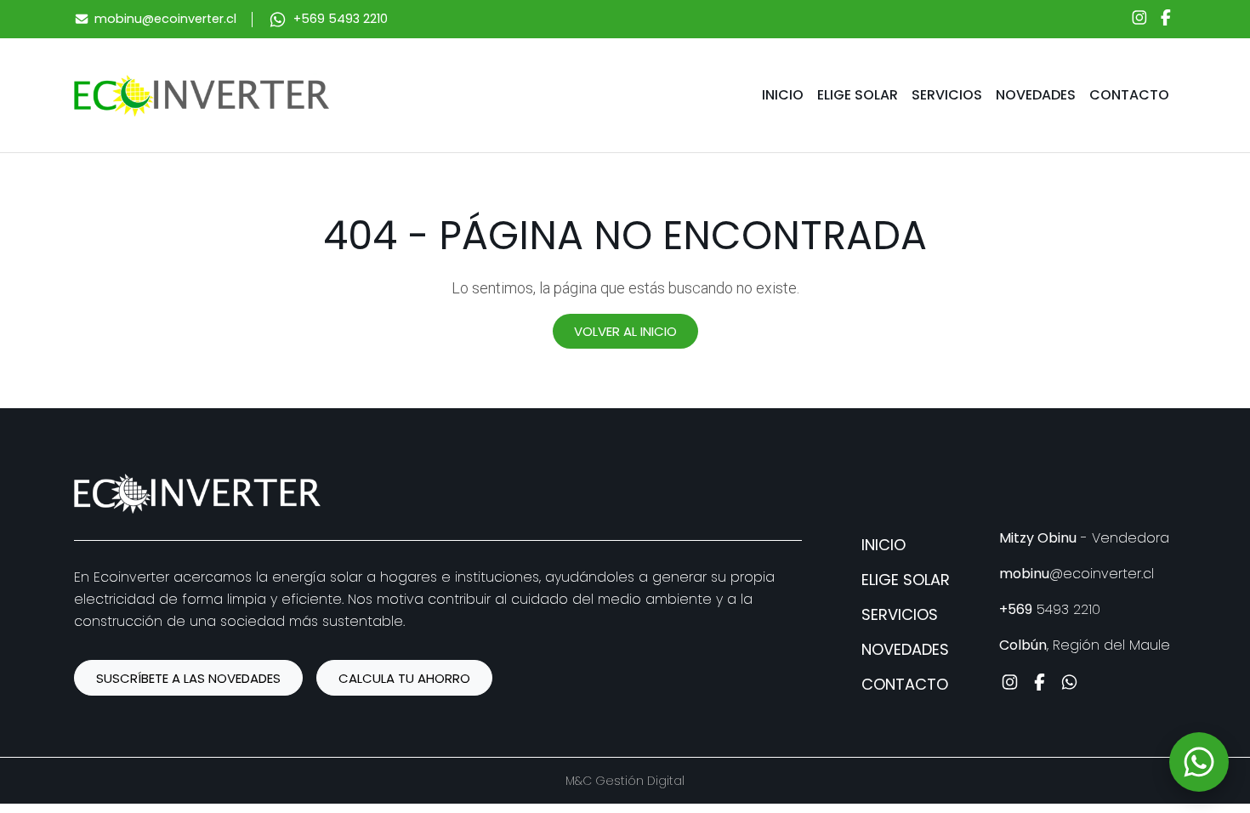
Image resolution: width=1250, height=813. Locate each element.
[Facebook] (1166, 19)
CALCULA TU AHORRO (404, 678)
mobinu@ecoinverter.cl (165, 18)
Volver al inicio (625, 331)
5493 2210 (1049, 609)
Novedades (1036, 95)
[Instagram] (1139, 19)
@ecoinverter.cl (1076, 573)
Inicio (783, 95)
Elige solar (857, 95)
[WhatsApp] (1199, 762)
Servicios (947, 95)
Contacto (1129, 95)
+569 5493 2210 (340, 18)
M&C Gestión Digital (625, 780)
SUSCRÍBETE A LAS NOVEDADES (188, 678)
